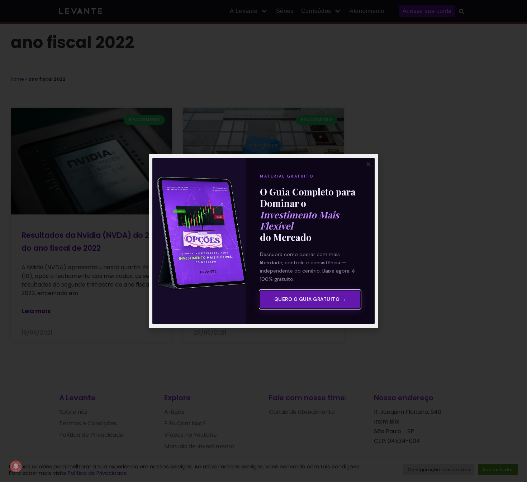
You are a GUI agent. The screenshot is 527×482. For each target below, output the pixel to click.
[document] (263, 241)
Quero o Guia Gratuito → (310, 299)
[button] (368, 164)
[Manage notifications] (16, 466)
